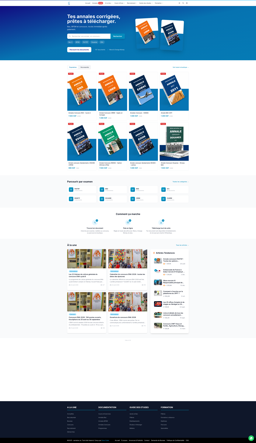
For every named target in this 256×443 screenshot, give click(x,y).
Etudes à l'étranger (136, 424)
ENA (101, 42)
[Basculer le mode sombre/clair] (179, 3)
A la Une (108, 3)
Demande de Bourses (158, 440)
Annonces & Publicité (136, 440)
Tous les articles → (182, 245)
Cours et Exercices (104, 414)
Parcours (164, 424)
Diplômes (164, 421)
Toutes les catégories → (181, 181)
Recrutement (131, 3)
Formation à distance (167, 417)
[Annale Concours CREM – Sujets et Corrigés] (147, 33)
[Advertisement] (128, 356)
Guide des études (145, 3)
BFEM (78, 42)
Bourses (69, 421)
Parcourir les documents (79, 50)
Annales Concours (104, 424)
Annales (97, 3)
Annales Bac (102, 417)
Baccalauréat (71, 417)
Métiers (132, 428)
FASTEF (85, 42)
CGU (187, 440)
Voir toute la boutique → (181, 67)
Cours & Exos (118, 3)
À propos (124, 440)
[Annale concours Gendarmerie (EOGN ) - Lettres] (172, 35)
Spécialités (164, 428)
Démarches (71, 432)
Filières (132, 417)
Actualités (70, 414)
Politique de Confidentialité (175, 440)
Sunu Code (105, 440)
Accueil (87, 3)
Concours (70, 424)
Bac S (70, 42)
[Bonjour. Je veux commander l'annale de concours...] (251, 438)
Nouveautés (85, 67)
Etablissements (134, 421)
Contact (147, 440)
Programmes (102, 428)
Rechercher (117, 36)
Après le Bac (134, 414)
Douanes (94, 42)
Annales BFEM (103, 421)
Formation (158, 3)
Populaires (73, 67)
